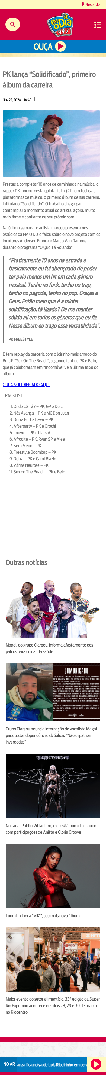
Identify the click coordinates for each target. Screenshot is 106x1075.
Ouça (43, 46)
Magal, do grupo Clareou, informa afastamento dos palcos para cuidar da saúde (49, 648)
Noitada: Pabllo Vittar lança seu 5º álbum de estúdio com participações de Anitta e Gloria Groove (51, 829)
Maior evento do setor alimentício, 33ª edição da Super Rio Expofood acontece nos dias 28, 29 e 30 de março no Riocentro (53, 1006)
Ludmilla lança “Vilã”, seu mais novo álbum (43, 915)
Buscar (12, 24)
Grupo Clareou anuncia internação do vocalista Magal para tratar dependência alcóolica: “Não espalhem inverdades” (51, 735)
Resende (92, 4)
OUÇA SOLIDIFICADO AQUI (26, 384)
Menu (97, 24)
